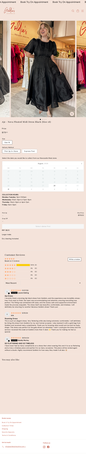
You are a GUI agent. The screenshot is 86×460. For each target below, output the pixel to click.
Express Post (29, 151)
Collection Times (8, 426)
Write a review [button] (74, 259)
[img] (16, 290)
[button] (10, 265)
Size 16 (7, 142)
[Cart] (77, 11)
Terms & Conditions (9, 435)
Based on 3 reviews (12, 261)
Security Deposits (8, 432)
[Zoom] (72, 114)
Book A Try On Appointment (12, 422)
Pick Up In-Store (11, 151)
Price (4, 128)
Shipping (5, 429)
